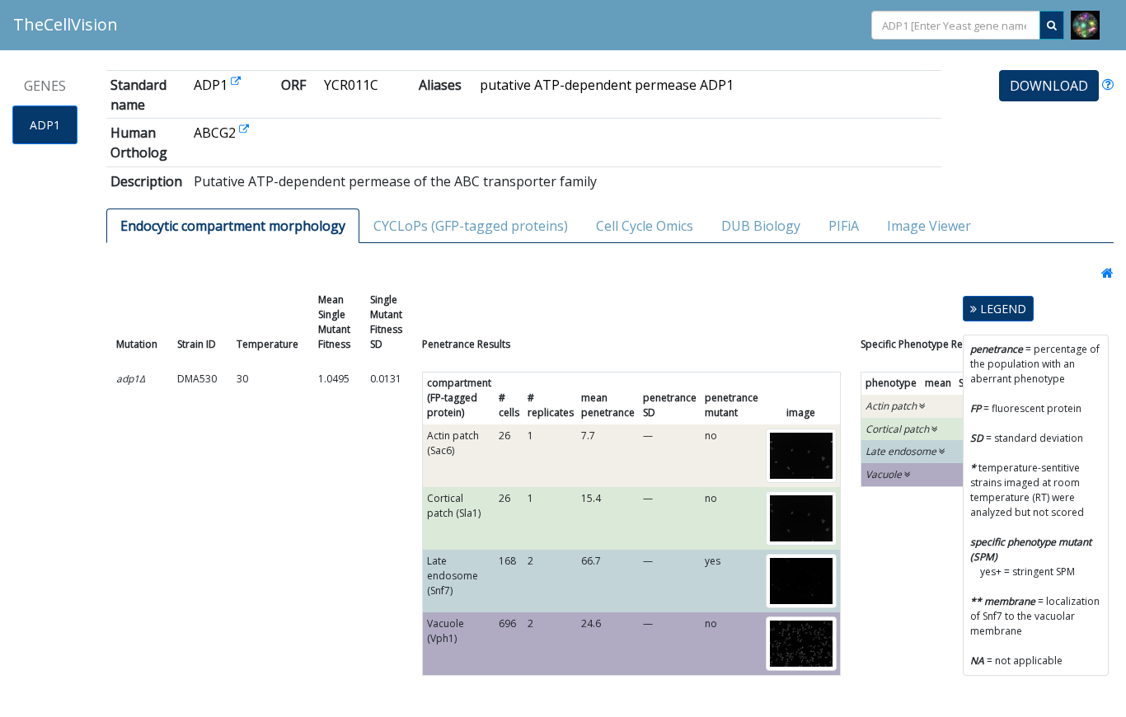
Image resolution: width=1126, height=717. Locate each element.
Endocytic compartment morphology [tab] (232, 226)
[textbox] (955, 26)
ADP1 (45, 125)
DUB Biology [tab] (760, 226)
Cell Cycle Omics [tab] (644, 226)
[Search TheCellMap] (1085, 25)
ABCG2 (216, 133)
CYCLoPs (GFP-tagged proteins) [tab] (470, 226)
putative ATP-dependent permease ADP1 (607, 85)
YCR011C (351, 85)
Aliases (440, 85)
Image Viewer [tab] (929, 226)
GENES (45, 86)
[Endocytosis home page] (1102, 273)
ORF (293, 85)
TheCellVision (65, 24)
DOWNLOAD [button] (1049, 86)
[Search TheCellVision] (1051, 25)
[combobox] (955, 25)
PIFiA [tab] (843, 226)
